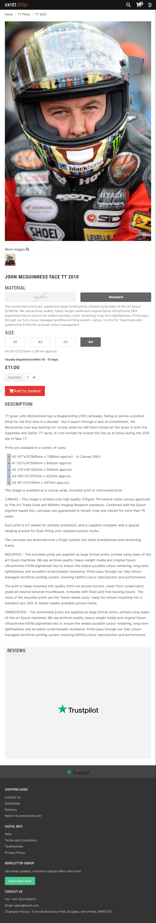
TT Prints (24, 14)
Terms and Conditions (21, 840)
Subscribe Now (20, 881)
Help (8, 834)
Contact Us (13, 797)
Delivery (11, 810)
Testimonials (14, 846)
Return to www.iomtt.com (23, 816)
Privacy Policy (15, 853)
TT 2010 (40, 14)
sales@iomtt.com (26, 905)
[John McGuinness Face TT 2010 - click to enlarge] (78, 241)
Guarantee (12, 803)
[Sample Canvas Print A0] (10, 261)
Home (9, 14)
